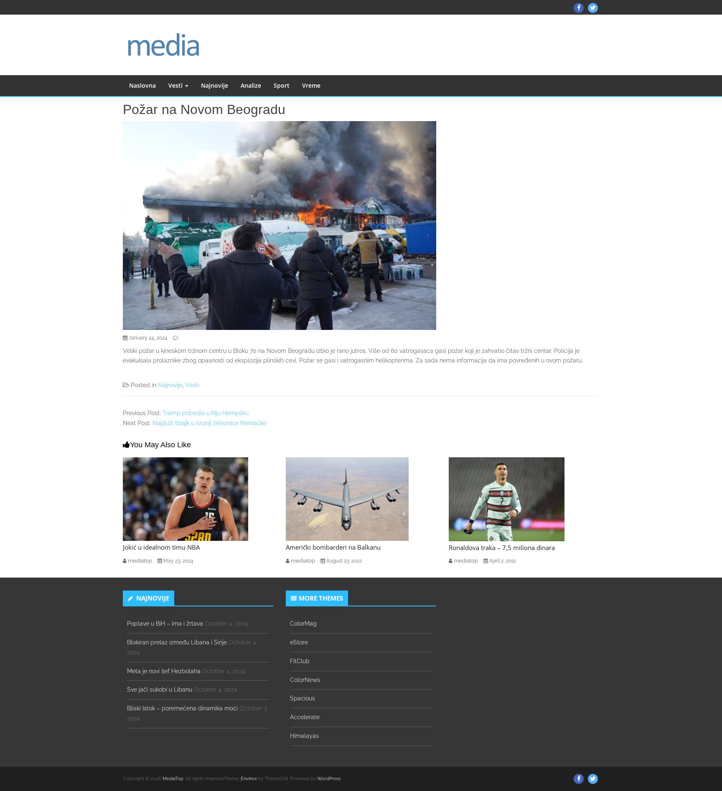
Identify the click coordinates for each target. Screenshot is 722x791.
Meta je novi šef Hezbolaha (164, 671)
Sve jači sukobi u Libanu (159, 689)
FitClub (300, 661)
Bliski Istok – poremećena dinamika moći (182, 708)
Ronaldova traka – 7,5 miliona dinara (502, 547)
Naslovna (142, 85)
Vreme (311, 85)
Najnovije (214, 85)
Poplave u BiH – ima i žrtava (165, 623)
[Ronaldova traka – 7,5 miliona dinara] (506, 498)
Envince (249, 778)
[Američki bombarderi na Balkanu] (347, 498)
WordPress (329, 778)
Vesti (176, 85)
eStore (299, 642)
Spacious (302, 698)
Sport (282, 85)
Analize (251, 85)
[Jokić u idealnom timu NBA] (185, 498)
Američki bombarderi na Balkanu (333, 547)
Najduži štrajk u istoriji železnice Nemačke (210, 423)
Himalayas (304, 736)
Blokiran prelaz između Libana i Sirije (177, 642)
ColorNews (305, 680)
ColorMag (303, 623)
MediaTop (173, 778)
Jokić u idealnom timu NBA (161, 547)
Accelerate (305, 717)
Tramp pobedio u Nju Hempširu (206, 413)
